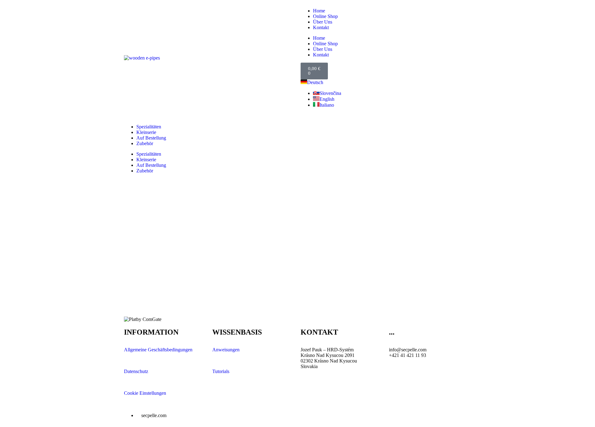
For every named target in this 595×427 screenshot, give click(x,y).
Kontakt (321, 27)
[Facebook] (308, 415)
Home (319, 10)
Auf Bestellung (151, 137)
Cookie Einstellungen (145, 393)
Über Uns (322, 21)
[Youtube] (342, 415)
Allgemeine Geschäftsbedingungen (158, 349)
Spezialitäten (148, 126)
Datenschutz (136, 371)
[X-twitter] (325, 415)
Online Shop (325, 16)
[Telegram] (375, 415)
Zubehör (144, 143)
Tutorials (220, 371)
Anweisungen (226, 349)
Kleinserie (146, 132)
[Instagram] (358, 415)
